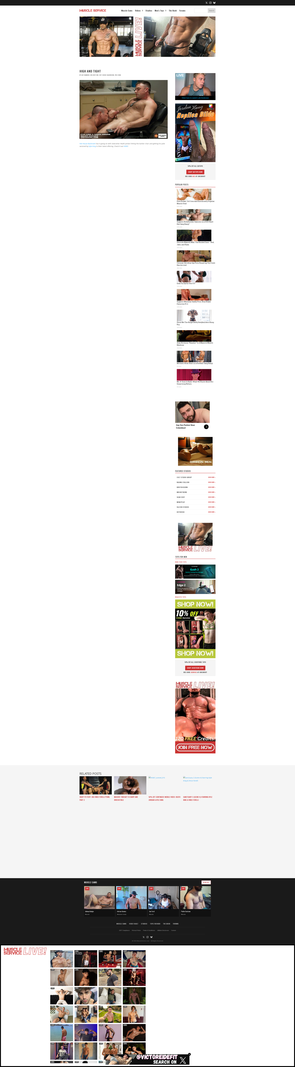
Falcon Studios (196, 507)
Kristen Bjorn (196, 487)
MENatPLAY (196, 502)
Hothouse (196, 512)
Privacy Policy (136, 930)
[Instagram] (210, 3)
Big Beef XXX (94, 75)
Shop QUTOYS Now (195, 172)
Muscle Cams (127, 11)
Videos (138, 11)
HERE (126, 146)
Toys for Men (155, 924)
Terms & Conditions (149, 930)
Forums (182, 11)
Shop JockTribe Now (195, 668)
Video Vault (133, 924)
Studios (149, 11)
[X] (206, 3)
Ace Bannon (85, 75)
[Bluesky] (214, 3)
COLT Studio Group (196, 477)
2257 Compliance (124, 930)
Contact (173, 930)
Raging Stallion (196, 482)
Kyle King (118, 75)
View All (206, 882)
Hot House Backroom (106, 75)
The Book (173, 11)
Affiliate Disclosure (163, 930)
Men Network (196, 492)
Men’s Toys (159, 11)
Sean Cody (196, 497)
